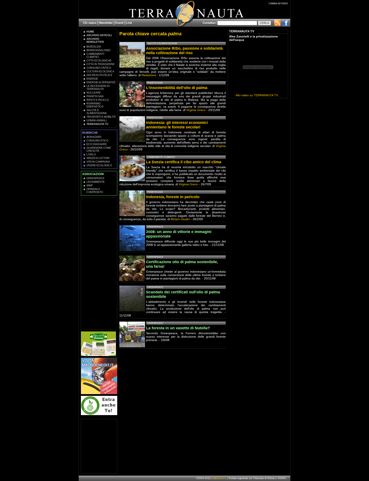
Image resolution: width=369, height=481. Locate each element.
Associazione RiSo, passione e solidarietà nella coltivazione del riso (184, 50)
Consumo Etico (97, 140)
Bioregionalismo (98, 50)
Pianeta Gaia (95, 96)
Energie (92, 78)
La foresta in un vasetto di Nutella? (178, 328)
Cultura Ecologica (100, 71)
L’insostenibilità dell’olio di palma (176, 88)
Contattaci (209, 22)
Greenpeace (95, 178)
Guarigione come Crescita (98, 149)
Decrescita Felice (99, 75)
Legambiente (95, 181)
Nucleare (93, 92)
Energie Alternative (101, 82)
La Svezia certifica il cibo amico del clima (183, 162)
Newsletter (106, 22)
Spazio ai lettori (98, 158)
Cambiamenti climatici (95, 55)
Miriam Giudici (180, 219)
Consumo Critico (98, 67)
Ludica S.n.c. (218, 478)
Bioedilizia (93, 46)
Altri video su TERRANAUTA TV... (258, 95)
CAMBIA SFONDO (278, 3)
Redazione (149, 75)
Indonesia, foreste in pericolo (172, 197)
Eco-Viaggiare (96, 144)
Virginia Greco (195, 110)
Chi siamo (90, 22)
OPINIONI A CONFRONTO (94, 191)
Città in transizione (100, 64)
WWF (89, 185)
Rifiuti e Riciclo (97, 99)
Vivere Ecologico (99, 165)
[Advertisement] (99, 263)
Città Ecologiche (98, 60)
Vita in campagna (98, 161)
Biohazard (93, 136)
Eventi (119, 22)
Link (129, 22)
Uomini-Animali (96, 120)
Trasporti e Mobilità (101, 116)
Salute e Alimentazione (96, 112)
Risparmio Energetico (94, 105)
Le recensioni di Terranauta (98, 88)
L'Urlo (91, 154)
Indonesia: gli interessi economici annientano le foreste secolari (177, 124)
